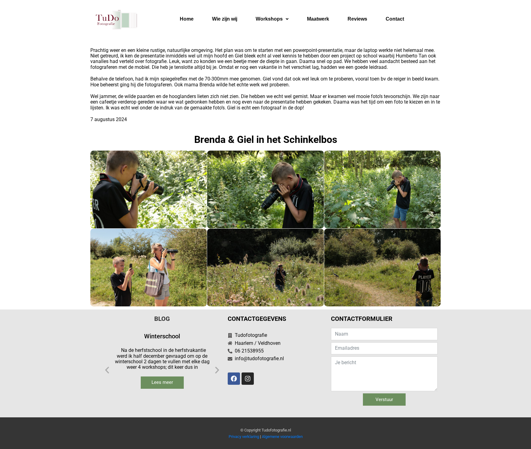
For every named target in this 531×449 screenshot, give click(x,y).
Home (187, 19)
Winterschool (162, 336)
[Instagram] (248, 378)
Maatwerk (318, 19)
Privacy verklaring (244, 436)
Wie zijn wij (224, 19)
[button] (272, 19)
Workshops (269, 19)
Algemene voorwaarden (282, 436)
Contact (395, 19)
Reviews (357, 19)
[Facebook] (234, 378)
